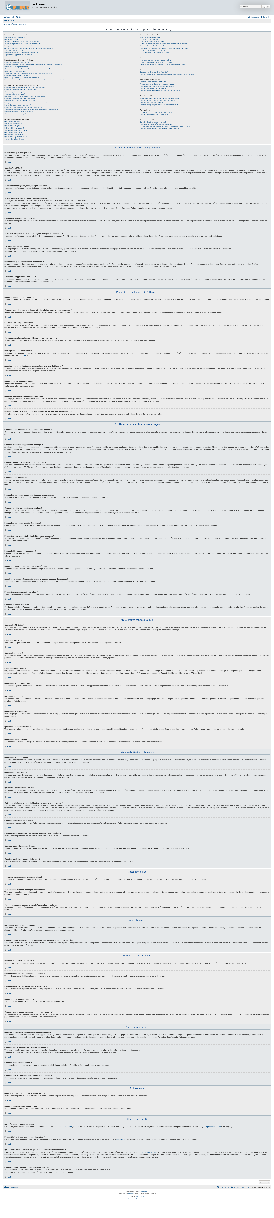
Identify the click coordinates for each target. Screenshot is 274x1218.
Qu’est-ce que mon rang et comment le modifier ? (21, 78)
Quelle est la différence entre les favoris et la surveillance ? (160, 98)
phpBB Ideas (121, 1139)
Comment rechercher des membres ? (153, 88)
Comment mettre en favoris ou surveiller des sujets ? (158, 100)
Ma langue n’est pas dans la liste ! (16, 71)
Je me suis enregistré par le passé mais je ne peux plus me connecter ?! (29, 48)
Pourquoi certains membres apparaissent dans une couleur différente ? (164, 48)
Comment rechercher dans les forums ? (153, 82)
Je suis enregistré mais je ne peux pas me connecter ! (23, 44)
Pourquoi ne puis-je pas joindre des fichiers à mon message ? (25, 103)
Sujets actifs (23, 24)
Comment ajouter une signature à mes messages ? (22, 92)
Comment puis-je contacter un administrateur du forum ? (159, 128)
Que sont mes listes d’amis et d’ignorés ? (154, 72)
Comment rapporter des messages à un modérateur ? (23, 107)
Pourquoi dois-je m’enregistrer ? (15, 37)
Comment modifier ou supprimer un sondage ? (20, 98)
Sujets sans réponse (10, 24)
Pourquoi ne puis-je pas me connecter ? (18, 46)
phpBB (23, 356)
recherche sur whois (150, 1152)
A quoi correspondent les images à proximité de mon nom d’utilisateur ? (28, 73)
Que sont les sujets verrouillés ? (15, 137)
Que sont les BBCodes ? (13, 121)
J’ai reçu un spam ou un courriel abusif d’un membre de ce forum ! (162, 64)
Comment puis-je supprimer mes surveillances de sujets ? (160, 105)
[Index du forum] (18, 7)
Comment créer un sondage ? (14, 94)
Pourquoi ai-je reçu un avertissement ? (17, 105)
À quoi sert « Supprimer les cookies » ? (18, 55)
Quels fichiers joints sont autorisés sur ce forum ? (157, 112)
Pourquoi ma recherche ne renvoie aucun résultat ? (157, 84)
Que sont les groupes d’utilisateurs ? (152, 41)
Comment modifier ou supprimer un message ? (20, 89)
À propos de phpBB (213, 1127)
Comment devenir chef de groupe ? (152, 46)
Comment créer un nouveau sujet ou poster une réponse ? (24, 87)
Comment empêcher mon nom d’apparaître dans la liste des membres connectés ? (33, 64)
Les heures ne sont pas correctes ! (16, 67)
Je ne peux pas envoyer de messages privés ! (156, 60)
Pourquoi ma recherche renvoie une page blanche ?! (158, 86)
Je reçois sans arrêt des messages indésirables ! (157, 62)
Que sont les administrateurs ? (150, 37)
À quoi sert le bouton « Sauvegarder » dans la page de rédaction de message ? (31, 109)
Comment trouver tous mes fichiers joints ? (154, 114)
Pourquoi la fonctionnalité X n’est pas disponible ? (157, 124)
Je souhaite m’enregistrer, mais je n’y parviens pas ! (22, 41)
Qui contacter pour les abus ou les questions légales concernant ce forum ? (166, 126)
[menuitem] (19, 17)
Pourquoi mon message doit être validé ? (18, 111)
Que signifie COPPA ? (12, 39)
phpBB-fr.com (140, 1196)
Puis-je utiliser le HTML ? (13, 123)
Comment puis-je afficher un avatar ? (17, 75)
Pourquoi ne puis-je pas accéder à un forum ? (20, 100)
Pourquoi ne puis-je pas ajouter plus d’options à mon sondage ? (26, 96)
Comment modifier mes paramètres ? (17, 62)
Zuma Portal (143, 1191)
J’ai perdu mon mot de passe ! (14, 50)
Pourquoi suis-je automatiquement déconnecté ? (21, 52)
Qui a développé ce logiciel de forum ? (153, 122)
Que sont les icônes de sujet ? (14, 139)
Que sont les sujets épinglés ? (14, 134)
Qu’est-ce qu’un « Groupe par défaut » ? (154, 50)
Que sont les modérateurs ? (149, 39)
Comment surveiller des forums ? (151, 102)
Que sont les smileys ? (12, 126)
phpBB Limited (66, 1127)
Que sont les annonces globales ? (16, 130)
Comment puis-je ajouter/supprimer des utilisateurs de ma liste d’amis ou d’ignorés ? (169, 74)
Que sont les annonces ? (13, 132)
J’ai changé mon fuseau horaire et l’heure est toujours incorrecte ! (27, 69)
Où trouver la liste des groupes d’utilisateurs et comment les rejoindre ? (164, 44)
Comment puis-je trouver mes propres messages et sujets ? (160, 90)
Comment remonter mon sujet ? (15, 114)
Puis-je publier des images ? (14, 128)
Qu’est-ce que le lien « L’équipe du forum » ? (155, 52)
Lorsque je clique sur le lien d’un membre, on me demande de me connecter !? (34, 80)
